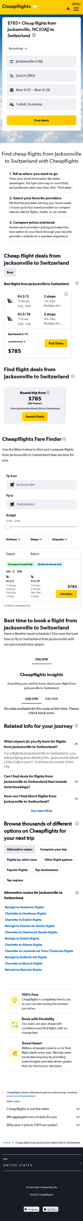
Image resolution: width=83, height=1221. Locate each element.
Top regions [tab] (15, 880)
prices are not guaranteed (21, 1096)
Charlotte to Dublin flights (23, 919)
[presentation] (34, 35)
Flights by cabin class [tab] (22, 859)
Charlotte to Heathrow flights (25, 913)
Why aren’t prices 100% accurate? (32, 1125)
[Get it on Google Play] (32, 1209)
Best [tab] (10, 272)
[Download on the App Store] (51, 1209)
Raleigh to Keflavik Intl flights (26, 957)
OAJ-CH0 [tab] (31, 698)
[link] (35, 416)
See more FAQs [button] (41, 811)
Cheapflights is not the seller (28, 1109)
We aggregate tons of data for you (32, 1117)
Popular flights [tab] (17, 870)
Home (6, 1142)
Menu (76, 4)
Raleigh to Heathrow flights (24, 907)
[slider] (7, 526)
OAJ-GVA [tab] (41, 659)
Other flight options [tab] (58, 859)
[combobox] (18, 48)
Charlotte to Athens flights (23, 944)
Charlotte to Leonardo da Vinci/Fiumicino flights (39, 951)
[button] (41, 61)
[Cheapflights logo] (16, 7)
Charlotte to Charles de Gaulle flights (31, 932)
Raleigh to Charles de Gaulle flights (30, 926)
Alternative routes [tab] (20, 849)
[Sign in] (68, 9)
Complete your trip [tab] (53, 849)
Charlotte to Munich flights (23, 963)
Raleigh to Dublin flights (22, 938)
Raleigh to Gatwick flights (23, 969)
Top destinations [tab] (46, 870)
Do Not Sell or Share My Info (41, 1187)
